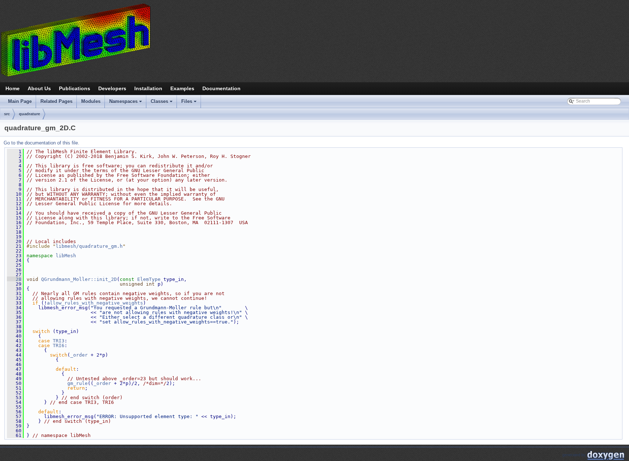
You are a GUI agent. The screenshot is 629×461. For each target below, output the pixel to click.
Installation (148, 88)
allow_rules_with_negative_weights (95, 303)
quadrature (29, 114)
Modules (90, 101)
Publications (74, 88)
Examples (182, 88)
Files (189, 103)
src (7, 114)
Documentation (221, 88)
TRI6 (58, 345)
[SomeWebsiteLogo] (314, 40)
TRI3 (58, 340)
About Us (39, 88)
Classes (162, 103)
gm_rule (77, 383)
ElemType (149, 279)
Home (12, 88)
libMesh (66, 255)
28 (14, 279)
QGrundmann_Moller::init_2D (79, 279)
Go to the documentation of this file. (41, 143)
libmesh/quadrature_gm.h (89, 246)
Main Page (20, 101)
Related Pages (56, 101)
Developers (112, 88)
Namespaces (126, 103)
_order (79, 355)
